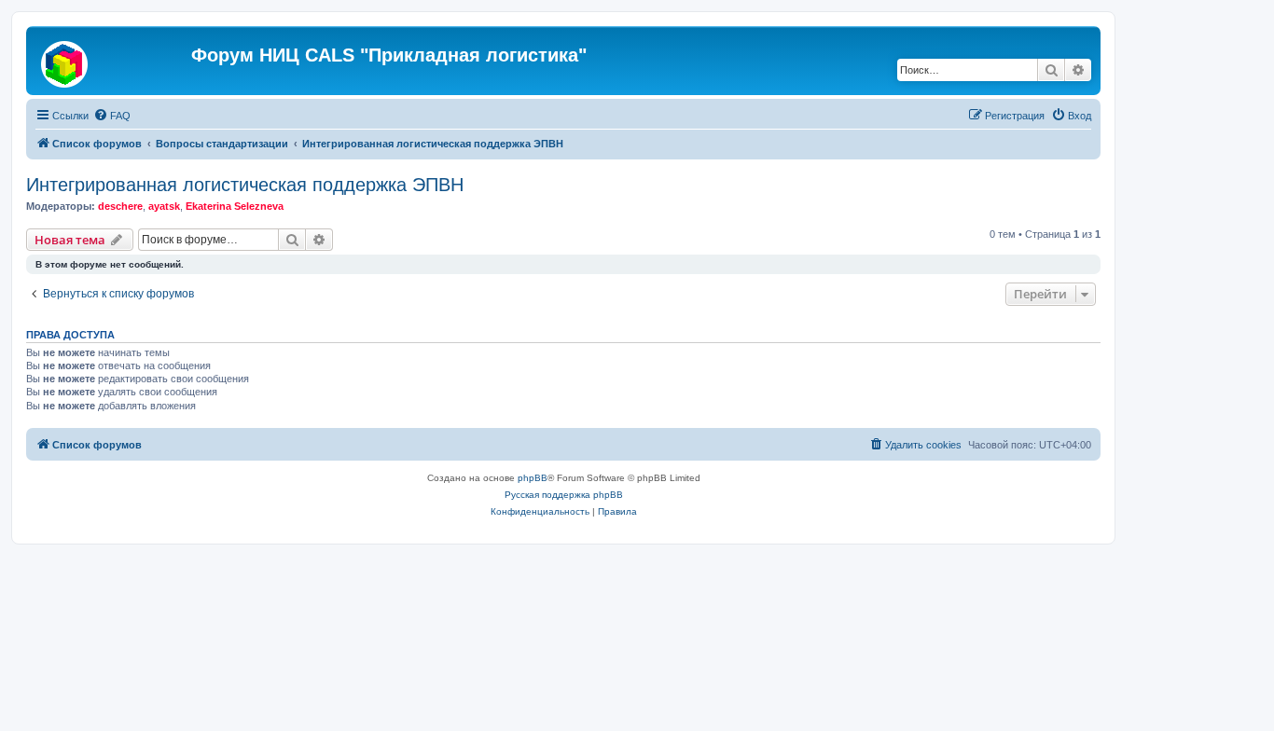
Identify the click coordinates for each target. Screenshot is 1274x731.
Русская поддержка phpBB (564, 495)
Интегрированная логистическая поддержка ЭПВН (245, 184)
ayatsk (164, 206)
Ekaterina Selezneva (235, 206)
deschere (120, 206)
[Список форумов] (111, 60)
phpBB (532, 478)
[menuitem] (112, 115)
